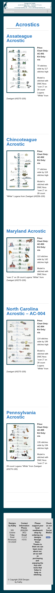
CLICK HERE (24, 538)
